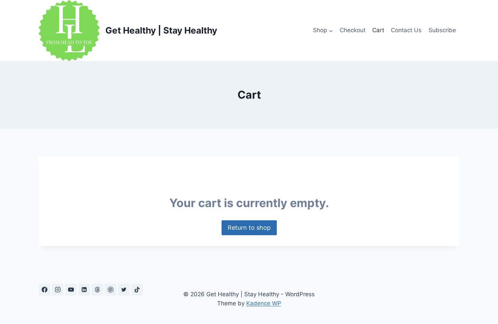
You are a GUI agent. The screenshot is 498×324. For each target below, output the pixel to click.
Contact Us (406, 30)
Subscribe (442, 30)
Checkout (353, 30)
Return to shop (249, 227)
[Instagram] (57, 290)
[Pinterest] (110, 290)
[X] (124, 290)
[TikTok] (137, 290)
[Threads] (97, 290)
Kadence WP (263, 303)
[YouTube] (71, 290)
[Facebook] (44, 290)
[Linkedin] (84, 290)
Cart (378, 30)
